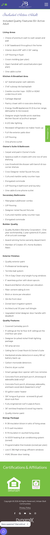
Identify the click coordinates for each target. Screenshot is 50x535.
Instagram (35, 513)
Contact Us (6, 4)
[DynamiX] (25, 520)
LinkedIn (30, 513)
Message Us (48, 133)
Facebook (14, 513)
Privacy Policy (25, 508)
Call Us (2, 4)
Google (20, 513)
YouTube (25, 513)
